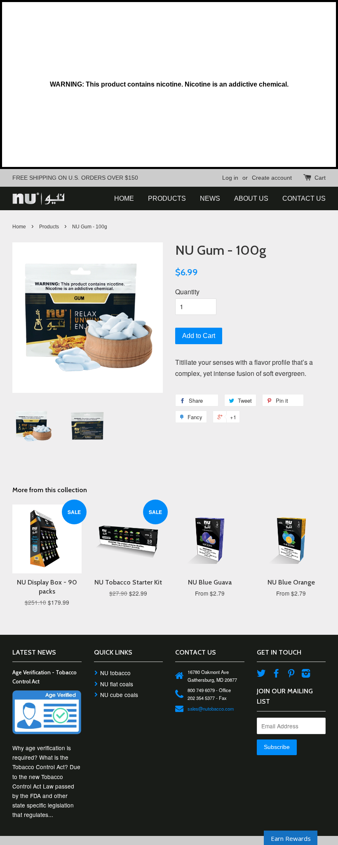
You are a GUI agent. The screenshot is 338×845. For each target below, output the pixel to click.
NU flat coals (116, 684)
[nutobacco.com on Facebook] (276, 674)
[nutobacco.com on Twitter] (261, 674)
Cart (320, 177)
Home (19, 227)
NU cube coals (119, 694)
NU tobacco (115, 673)
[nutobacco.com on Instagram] (305, 674)
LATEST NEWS (34, 652)
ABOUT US (251, 198)
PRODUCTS (167, 198)
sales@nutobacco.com (211, 708)
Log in (230, 177)
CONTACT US (304, 198)
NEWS (210, 198)
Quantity (187, 291)
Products (49, 227)
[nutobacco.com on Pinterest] (291, 674)
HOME (124, 198)
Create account (272, 177)
